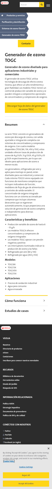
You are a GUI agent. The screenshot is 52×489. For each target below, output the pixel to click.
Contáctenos (8, 356)
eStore (5, 352)
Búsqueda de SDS (10, 388)
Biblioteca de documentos (13, 376)
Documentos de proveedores (14, 411)
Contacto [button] (26, 43)
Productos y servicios (16, 15)
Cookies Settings (26, 467)
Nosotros (6, 345)
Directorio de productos (12, 349)
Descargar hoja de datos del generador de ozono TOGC (26, 107)
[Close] (48, 448)
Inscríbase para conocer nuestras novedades (21, 360)
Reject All (26, 475)
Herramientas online (11, 380)
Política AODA (8, 403)
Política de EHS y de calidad (14, 415)
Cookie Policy (9, 461)
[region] (26, 466)
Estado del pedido (10, 384)
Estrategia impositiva (11, 407)
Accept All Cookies (26, 483)
